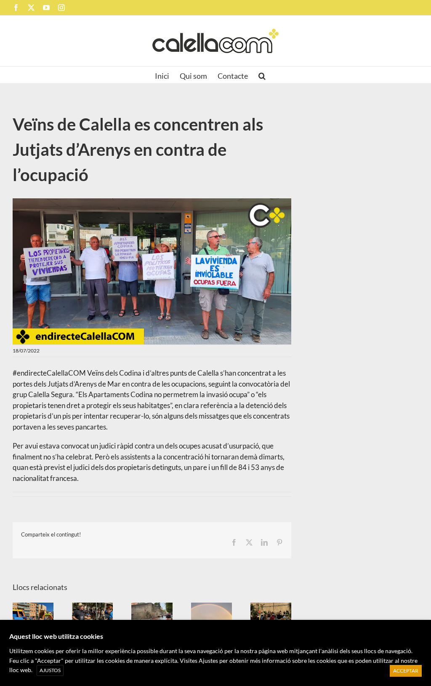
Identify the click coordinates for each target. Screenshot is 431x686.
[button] (262, 75)
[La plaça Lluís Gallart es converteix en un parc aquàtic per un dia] (33, 618)
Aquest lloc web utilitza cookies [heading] (56, 636)
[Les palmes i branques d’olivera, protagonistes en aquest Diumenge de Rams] (270, 618)
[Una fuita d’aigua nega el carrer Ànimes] (151, 618)
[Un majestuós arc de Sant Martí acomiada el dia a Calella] (211, 618)
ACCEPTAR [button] (405, 670)
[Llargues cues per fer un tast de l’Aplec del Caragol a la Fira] (92, 618)
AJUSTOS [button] (50, 670)
